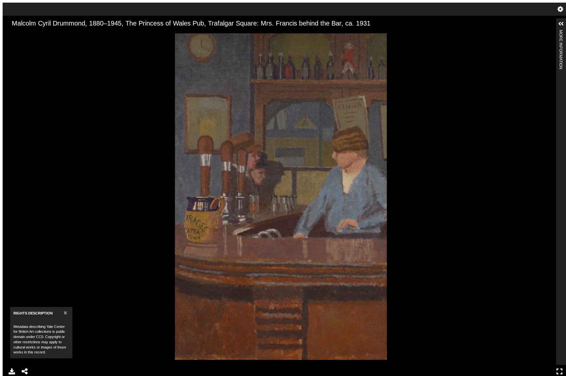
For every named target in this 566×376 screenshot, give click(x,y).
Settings (560, 9)
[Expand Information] (561, 24)
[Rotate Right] (35, 33)
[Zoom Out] (24, 33)
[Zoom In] (13, 33)
